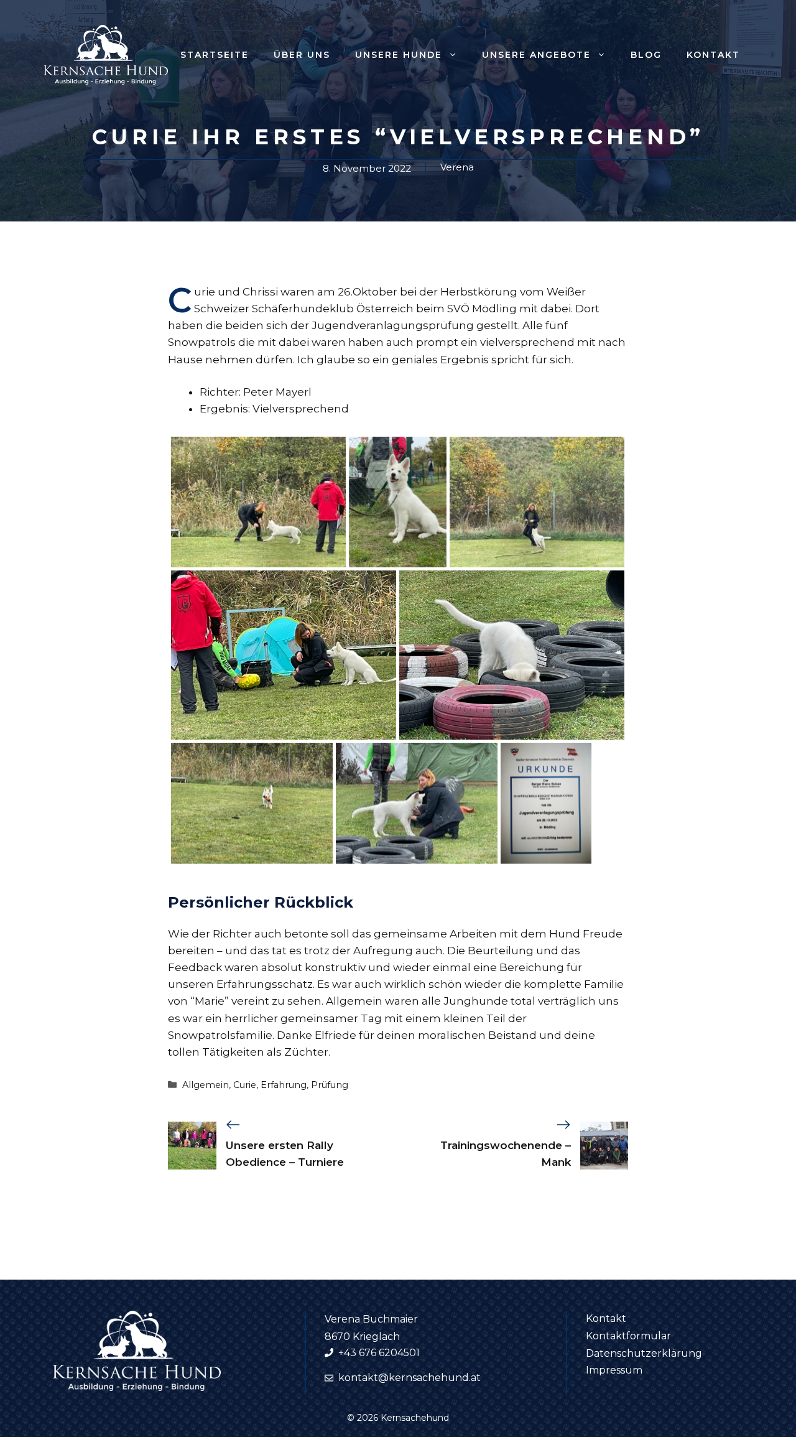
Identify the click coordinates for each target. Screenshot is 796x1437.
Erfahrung (284, 1085)
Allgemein (205, 1085)
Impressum (614, 1370)
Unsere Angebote (536, 54)
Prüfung (329, 1085)
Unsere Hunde (398, 54)
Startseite (214, 54)
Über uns (302, 54)
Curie (244, 1085)
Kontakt (713, 54)
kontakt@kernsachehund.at (409, 1378)
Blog (646, 54)
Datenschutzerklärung (644, 1353)
